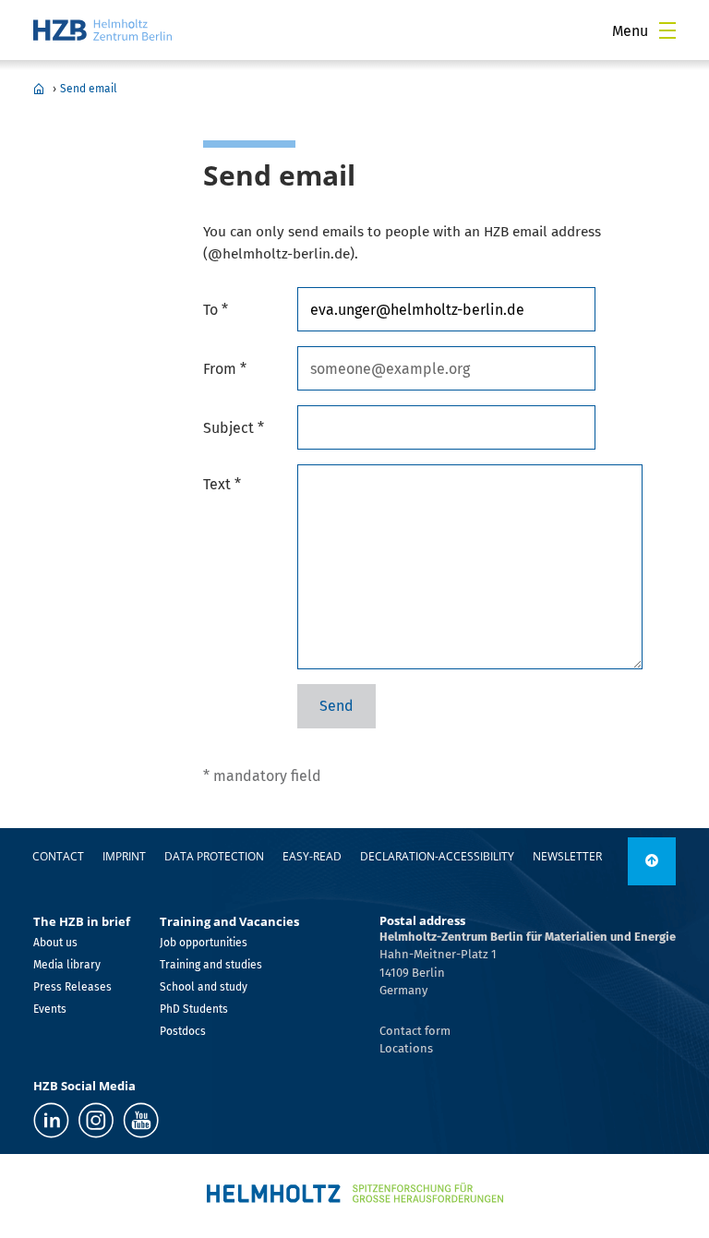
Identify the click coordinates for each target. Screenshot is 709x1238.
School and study (203, 986)
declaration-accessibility (437, 856)
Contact (58, 856)
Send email (88, 88)
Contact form (415, 1031)
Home (38, 88)
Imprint (124, 856)
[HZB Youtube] (141, 1120)
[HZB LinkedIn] (51, 1120)
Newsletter (567, 856)
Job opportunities (203, 942)
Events (49, 1009)
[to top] (652, 861)
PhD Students (194, 1009)
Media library (67, 964)
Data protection (214, 856)
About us (55, 942)
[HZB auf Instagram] (96, 1120)
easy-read (312, 856)
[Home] (102, 30)
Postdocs (183, 1031)
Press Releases (72, 986)
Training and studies (211, 964)
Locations (406, 1048)
